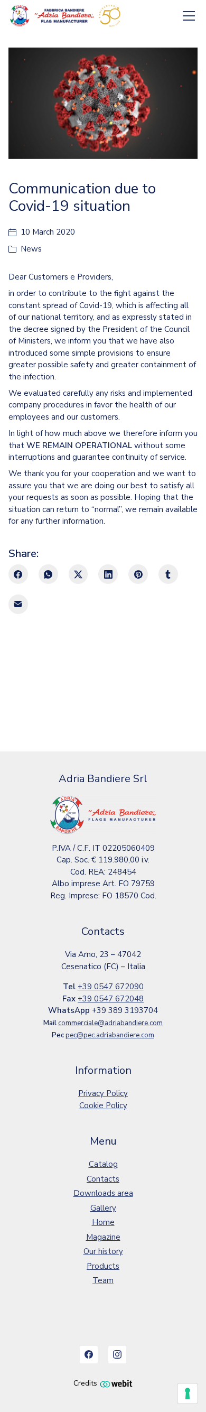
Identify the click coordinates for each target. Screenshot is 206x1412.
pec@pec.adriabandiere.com (109, 1035)
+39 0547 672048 (111, 998)
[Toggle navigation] (189, 16)
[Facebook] (18, 574)
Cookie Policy (103, 1105)
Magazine (103, 1237)
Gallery (103, 1208)
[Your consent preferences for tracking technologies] (187, 1393)
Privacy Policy (103, 1093)
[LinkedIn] (108, 574)
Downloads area (103, 1193)
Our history (103, 1251)
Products (103, 1266)
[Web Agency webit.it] (116, 1383)
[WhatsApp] (48, 574)
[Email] (18, 604)
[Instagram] (117, 1355)
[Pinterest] (138, 574)
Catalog (103, 1164)
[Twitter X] (78, 574)
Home (103, 1222)
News (31, 249)
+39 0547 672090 (111, 986)
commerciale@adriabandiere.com (110, 1023)
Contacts (103, 1179)
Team (103, 1280)
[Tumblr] (168, 574)
